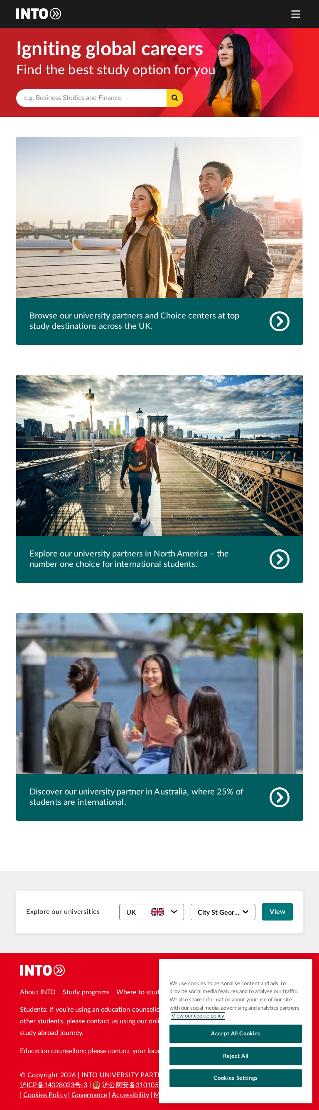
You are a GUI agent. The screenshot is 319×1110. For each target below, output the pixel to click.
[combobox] (99, 98)
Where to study (139, 992)
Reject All (235, 1056)
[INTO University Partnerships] (43, 970)
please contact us (92, 1021)
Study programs (86, 992)
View (277, 911)
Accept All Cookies (235, 1034)
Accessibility (130, 1095)
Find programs (175, 98)
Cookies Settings (235, 1078)
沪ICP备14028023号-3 (54, 1085)
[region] (235, 1031)
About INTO (38, 992)
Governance (89, 1095)
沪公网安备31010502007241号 (149, 1085)
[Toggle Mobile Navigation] (296, 14)
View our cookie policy (198, 1016)
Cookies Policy (45, 1095)
